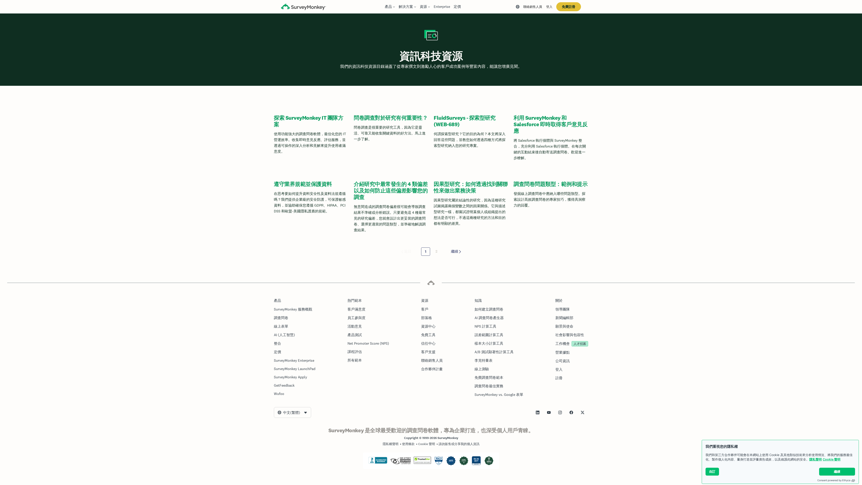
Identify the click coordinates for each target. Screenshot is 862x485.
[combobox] (292, 412)
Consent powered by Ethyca (833, 480)
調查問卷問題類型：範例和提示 (550, 184)
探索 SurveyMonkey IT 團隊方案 (308, 121)
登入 (549, 7)
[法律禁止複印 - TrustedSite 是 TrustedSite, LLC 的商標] (422, 463)
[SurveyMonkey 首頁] (303, 7)
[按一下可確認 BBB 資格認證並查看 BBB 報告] (377, 463)
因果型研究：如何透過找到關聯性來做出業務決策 (471, 187)
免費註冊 (568, 6)
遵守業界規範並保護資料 (303, 184)
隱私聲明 (815, 459)
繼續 (454, 251)
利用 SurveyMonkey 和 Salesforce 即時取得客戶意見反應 (550, 124)
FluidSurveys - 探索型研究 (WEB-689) (464, 121)
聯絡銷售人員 (532, 7)
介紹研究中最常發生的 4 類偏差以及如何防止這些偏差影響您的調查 (391, 191)
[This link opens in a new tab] (537, 412)
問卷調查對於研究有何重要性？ (391, 117)
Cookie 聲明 (831, 459)
